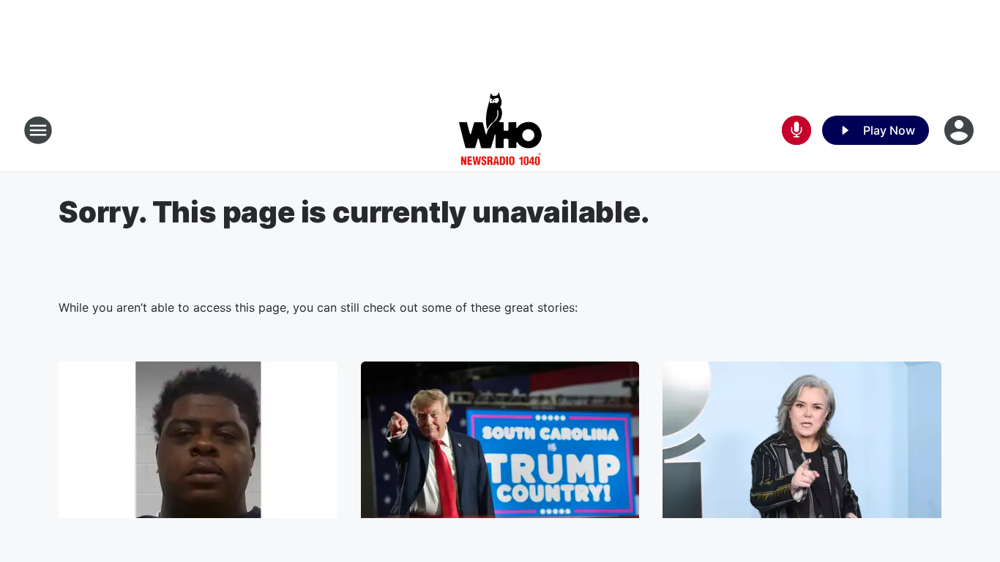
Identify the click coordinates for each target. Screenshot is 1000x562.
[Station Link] (500, 130)
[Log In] (960, 130)
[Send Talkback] (796, 130)
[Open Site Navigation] (38, 130)
